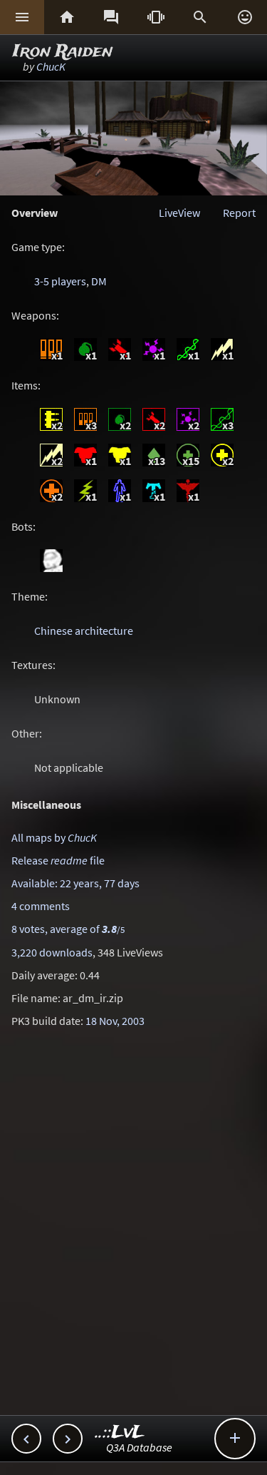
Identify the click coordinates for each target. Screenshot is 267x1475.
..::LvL (120, 1432)
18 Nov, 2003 (115, 1021)
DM (99, 281)
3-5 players (60, 281)
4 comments (40, 906)
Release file (58, 860)
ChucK (51, 66)
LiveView (179, 212)
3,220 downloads (52, 952)
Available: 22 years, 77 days (75, 883)
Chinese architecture (83, 630)
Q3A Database (139, 1447)
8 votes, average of (68, 929)
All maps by (54, 837)
